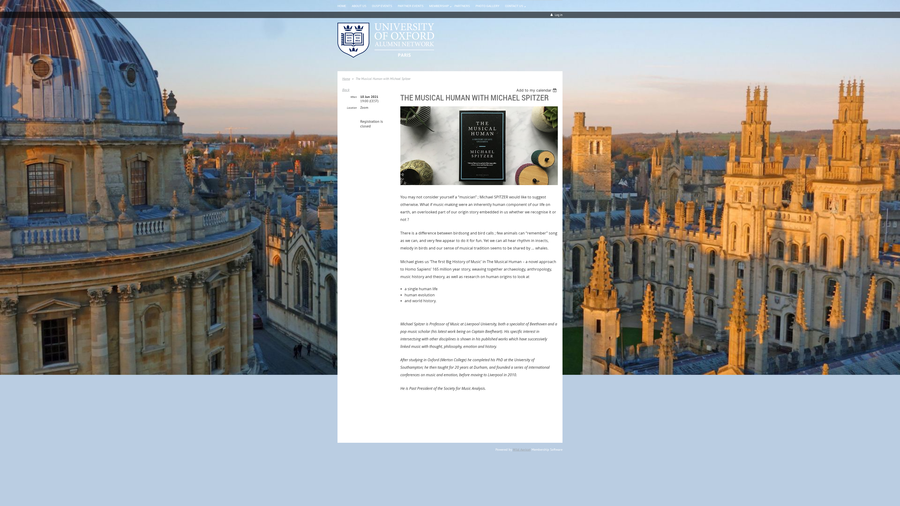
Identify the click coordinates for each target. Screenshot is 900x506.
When (353, 97)
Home (346, 79)
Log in (558, 15)
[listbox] (537, 90)
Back (345, 89)
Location (352, 107)
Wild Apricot (522, 449)
